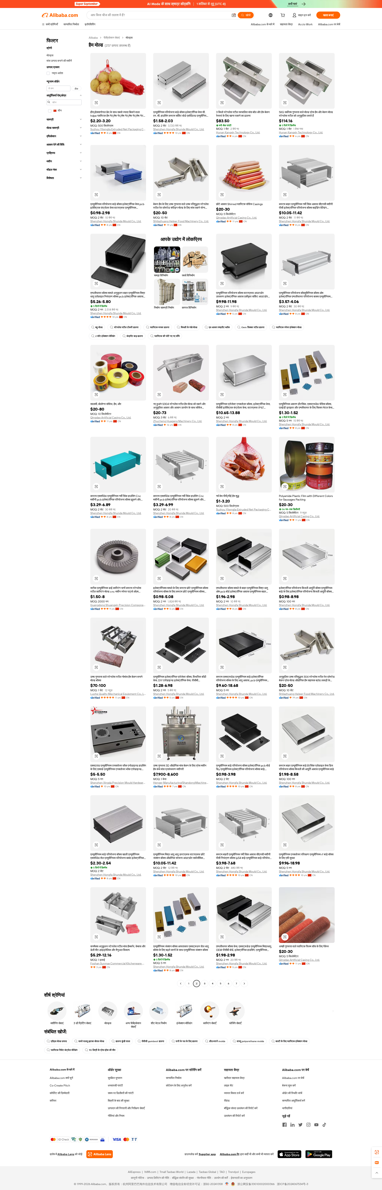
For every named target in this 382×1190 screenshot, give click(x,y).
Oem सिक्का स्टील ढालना (252, 327)
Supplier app (207, 1154)
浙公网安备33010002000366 (256, 1184)
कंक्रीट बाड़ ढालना (135, 336)
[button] (233, 15)
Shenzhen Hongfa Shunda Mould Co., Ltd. (178, 129)
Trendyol (233, 1171)
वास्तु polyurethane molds (250, 1041)
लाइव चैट (228, 1085)
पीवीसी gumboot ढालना (153, 1041)
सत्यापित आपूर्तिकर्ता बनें (293, 1100)
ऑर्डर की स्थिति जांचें (292, 1093)
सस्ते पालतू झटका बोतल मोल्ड (91, 1041)
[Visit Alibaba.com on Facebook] (284, 1124)
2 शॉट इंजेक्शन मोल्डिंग (105, 336)
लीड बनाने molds (217, 1041)
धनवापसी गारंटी (115, 1085)
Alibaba (93, 37)
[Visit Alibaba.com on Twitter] (300, 1124)
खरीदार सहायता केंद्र (234, 1078)
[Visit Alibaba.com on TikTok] (324, 1124)
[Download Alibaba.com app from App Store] (289, 1154)
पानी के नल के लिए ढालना (187, 1041)
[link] (377, 1152)
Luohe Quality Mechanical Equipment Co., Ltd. (118, 693)
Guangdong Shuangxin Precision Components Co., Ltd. (118, 605)
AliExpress (134, 1171)
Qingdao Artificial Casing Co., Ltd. (236, 217)
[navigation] (64, 511)
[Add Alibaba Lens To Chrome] (99, 1154)
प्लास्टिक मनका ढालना (159, 327)
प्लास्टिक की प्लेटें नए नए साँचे (166, 336)
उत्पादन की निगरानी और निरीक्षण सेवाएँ (126, 1108)
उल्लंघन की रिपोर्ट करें (234, 1115)
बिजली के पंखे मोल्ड (189, 327)
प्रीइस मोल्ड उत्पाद (59, 1041)
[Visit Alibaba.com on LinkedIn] (292, 1124)
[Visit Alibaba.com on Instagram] (308, 1124)
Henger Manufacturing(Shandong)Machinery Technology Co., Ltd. (181, 782)
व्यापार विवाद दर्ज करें (234, 1093)
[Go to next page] (244, 983)
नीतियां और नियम (116, 1115)
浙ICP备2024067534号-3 (292, 1184)
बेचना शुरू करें (289, 1085)
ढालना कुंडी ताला (123, 1041)
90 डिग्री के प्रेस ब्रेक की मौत (102, 1050)
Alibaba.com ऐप (229, 1154)
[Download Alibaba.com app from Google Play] (318, 1154)
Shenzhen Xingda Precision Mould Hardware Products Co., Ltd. (118, 782)
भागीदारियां (287, 1108)
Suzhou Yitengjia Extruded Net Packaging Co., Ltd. (118, 129)
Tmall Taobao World (171, 1171)
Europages (248, 1171)
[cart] (283, 15)
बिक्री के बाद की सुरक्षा (118, 1100)
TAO (222, 1171)
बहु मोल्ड (98, 327)
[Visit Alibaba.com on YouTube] (316, 1124)
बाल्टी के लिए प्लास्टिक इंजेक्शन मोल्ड (291, 1041)
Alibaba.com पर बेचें (293, 1078)
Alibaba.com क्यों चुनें (61, 1078)
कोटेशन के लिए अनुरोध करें (179, 1085)
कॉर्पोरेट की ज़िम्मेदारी (59, 1093)
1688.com (150, 1171)
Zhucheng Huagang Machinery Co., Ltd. (177, 421)
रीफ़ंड (227, 1100)
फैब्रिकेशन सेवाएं (112, 37)
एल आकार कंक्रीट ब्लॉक (219, 327)
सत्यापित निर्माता (173, 1078)
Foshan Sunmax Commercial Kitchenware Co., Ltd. (118, 963)
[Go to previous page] (180, 983)
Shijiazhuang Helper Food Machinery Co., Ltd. (181, 221)
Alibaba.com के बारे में (62, 1069)
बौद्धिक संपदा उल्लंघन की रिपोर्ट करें (240, 1108)
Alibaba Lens (65, 1154)
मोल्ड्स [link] (129, 37)
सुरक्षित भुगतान (115, 1078)
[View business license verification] (227, 1184)
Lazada (191, 1171)
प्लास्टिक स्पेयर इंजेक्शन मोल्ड (288, 327)
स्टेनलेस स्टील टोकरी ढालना (126, 327)
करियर (53, 1100)
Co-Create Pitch (60, 1085)
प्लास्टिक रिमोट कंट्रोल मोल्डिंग (64, 1050)
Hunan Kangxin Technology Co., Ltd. (238, 132)
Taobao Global (207, 1171)
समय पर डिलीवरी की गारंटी (121, 1093)
